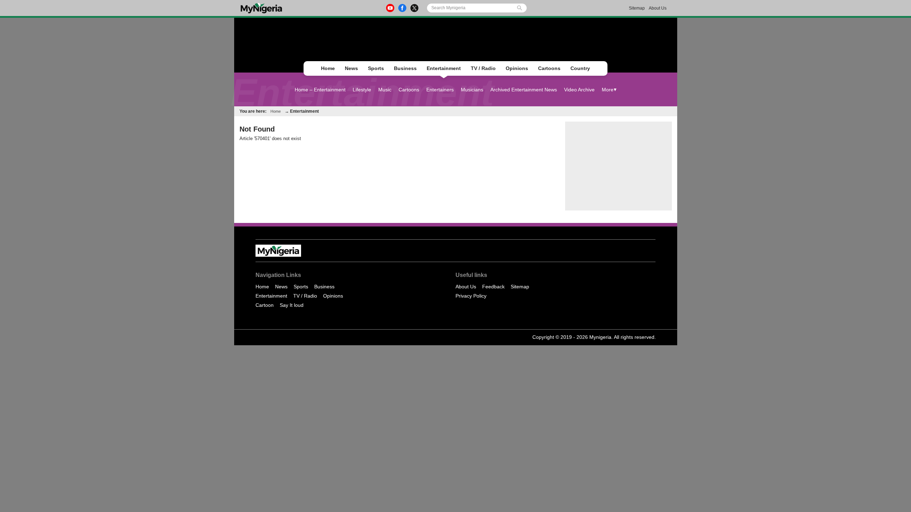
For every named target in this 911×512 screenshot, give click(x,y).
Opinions (517, 68)
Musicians (472, 89)
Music (384, 89)
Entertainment (444, 68)
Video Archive (579, 89)
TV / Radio (483, 68)
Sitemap (637, 8)
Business (405, 68)
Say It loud (292, 305)
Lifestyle (362, 89)
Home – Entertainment (320, 89)
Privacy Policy (471, 296)
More (608, 89)
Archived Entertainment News (523, 89)
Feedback (493, 286)
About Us (658, 8)
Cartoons (549, 68)
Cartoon (265, 305)
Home (328, 68)
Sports (376, 68)
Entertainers (440, 89)
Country (580, 68)
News (351, 68)
